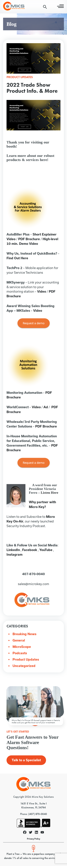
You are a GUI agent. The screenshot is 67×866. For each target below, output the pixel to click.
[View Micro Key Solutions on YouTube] (42, 833)
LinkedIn (13, 550)
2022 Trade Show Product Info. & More (32, 87)
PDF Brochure (29, 239)
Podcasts (20, 653)
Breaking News (24, 634)
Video (41, 291)
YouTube (45, 550)
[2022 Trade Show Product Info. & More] (33, 72)
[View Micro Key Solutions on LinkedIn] (36, 833)
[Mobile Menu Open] (60, 7)
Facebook (29, 550)
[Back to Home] (33, 790)
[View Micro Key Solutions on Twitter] (30, 833)
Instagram (15, 554)
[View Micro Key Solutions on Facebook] (24, 833)
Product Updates (26, 659)
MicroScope (22, 647)
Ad (45, 407)
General (19, 640)
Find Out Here (17, 258)
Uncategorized (24, 666)
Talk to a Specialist (26, 760)
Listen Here (49, 493)
